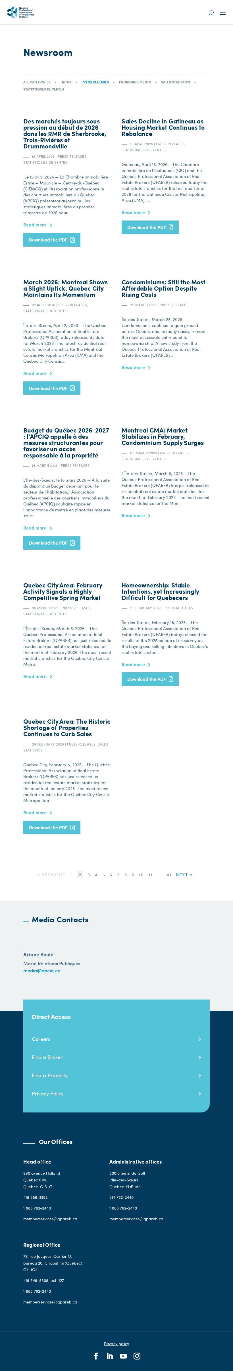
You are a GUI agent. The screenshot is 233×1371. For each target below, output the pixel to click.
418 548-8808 (35, 1280)
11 (151, 874)
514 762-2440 (122, 1197)
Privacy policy (116, 1343)
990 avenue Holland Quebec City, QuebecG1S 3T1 (41, 1179)
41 (170, 874)
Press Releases (95, 82)
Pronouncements (135, 82)
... (160, 874)
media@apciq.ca (42, 970)
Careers (41, 1038)
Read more (35, 224)
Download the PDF (48, 239)
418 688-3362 (35, 1197)
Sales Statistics (175, 82)
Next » (184, 874)
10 (142, 874)
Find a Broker (47, 1057)
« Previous (52, 874)
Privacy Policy (48, 1093)
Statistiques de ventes (43, 89)
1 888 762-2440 (37, 1208)
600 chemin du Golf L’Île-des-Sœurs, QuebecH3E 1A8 (127, 1179)
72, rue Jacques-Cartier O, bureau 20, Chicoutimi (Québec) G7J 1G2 (52, 1263)
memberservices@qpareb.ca (50, 1218)
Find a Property (50, 1075)
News (66, 82)
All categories (37, 82)
